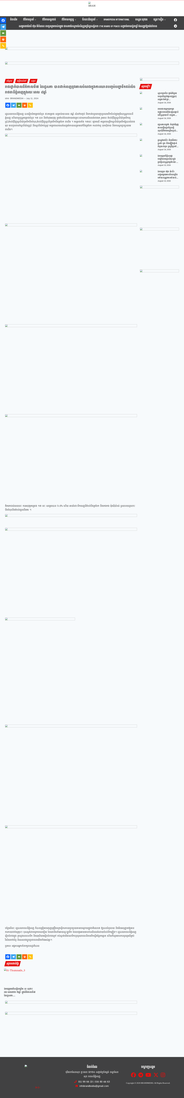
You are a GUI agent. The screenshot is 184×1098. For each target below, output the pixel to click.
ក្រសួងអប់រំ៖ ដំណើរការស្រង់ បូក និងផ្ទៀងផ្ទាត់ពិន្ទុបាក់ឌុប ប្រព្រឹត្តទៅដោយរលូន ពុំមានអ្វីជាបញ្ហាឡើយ (167, 143)
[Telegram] (175, 26)
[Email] (19, 105)
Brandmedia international (116, 19)
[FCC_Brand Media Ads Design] (71, 1006)
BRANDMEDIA (16, 98)
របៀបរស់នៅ (22, 81)
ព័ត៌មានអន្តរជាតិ (49, 19)
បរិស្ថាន (9, 81)
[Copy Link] (30, 105)
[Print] (24, 105)
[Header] (71, 1017)
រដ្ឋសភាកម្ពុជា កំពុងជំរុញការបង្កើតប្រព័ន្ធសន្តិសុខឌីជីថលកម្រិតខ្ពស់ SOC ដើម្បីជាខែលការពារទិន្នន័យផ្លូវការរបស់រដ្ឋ (168, 127)
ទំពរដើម (13, 19)
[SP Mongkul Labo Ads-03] (159, 288)
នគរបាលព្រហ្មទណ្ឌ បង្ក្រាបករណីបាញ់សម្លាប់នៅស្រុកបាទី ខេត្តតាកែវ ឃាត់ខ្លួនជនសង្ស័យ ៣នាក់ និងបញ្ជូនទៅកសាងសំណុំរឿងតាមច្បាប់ (168, 112)
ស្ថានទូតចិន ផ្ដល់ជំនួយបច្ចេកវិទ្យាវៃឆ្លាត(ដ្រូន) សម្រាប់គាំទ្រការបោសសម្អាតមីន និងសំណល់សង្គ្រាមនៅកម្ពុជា (168, 96)
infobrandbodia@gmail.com (94, 1086)
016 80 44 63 (102, 1081)
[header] (71, 519)
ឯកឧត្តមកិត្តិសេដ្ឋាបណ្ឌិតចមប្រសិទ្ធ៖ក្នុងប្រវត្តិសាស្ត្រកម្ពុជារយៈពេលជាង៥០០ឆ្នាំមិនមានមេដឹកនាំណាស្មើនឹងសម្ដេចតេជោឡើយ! (168, 159)
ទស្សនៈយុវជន (141, 19)
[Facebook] (175, 20)
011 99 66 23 (85, 1081)
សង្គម (33, 81)
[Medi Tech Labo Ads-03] (159, 247)
